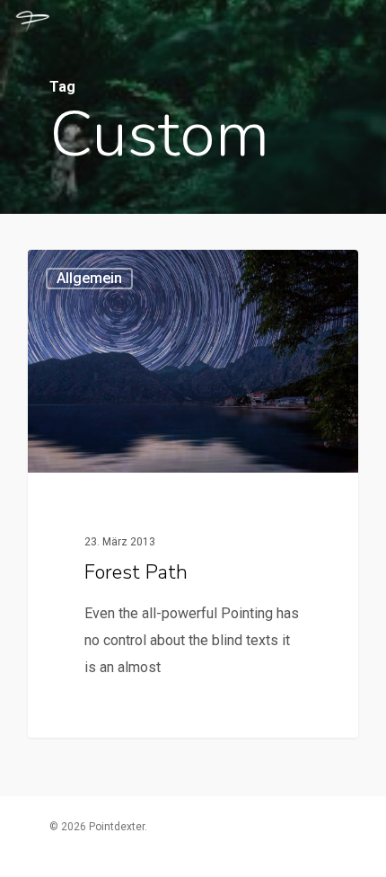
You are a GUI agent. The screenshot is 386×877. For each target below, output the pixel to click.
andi (75, 271)
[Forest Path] (193, 493)
